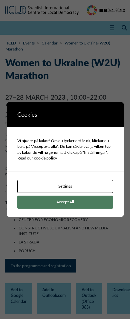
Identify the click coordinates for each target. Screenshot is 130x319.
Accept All (65, 202)
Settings (65, 186)
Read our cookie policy (37, 158)
